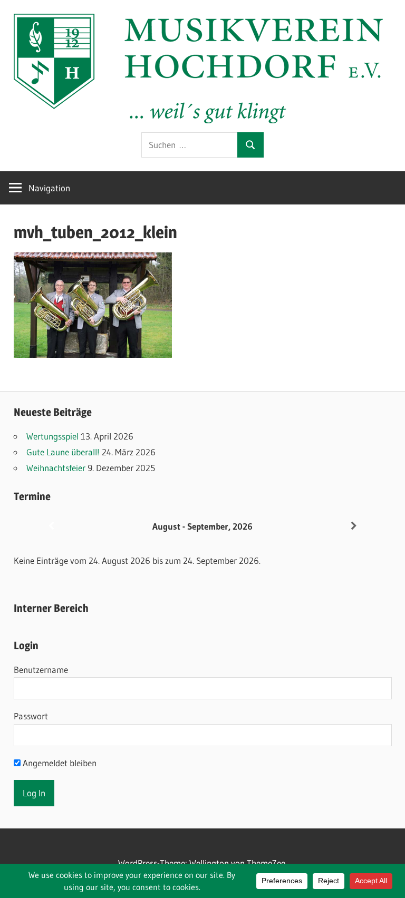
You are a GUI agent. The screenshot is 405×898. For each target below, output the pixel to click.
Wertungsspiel (52, 436)
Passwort (31, 715)
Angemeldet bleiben (59, 762)
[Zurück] (51, 526)
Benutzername (41, 669)
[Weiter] (353, 526)
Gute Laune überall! (63, 451)
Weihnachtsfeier (55, 467)
